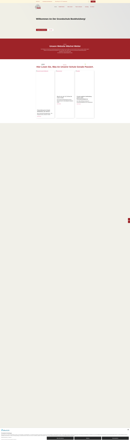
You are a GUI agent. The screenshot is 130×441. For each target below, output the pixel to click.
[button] (89, 1)
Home (55, 6)
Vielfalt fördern (61, 6)
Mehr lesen (39, 116)
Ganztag (86, 6)
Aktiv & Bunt (69, 6)
